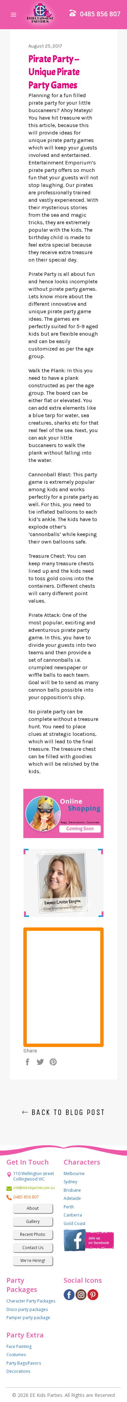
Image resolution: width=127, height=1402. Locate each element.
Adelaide (72, 1198)
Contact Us (32, 1247)
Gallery (33, 1221)
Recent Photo (32, 1234)
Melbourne (74, 1173)
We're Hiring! (32, 1260)
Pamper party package (28, 1317)
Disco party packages (27, 1309)
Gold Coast (74, 1223)
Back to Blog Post (66, 1112)
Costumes (16, 1354)
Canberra (73, 1215)
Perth (69, 1207)
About (33, 1208)
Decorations (18, 1371)
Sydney (70, 1182)
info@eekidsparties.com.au (32, 1188)
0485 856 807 (100, 14)
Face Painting (18, 1346)
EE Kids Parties (46, 1395)
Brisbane (72, 1190)
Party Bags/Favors (23, 1363)
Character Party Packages (30, 1301)
